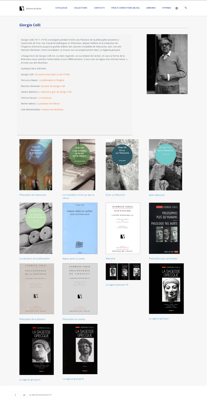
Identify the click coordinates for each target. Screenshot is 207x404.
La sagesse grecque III (73, 378)
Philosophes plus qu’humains (163, 258)
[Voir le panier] (176, 8)
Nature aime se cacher (74, 258)
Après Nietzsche (157, 195)
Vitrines (166, 7)
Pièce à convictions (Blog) (125, 7)
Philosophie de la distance (32, 319)
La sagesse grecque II (29, 379)
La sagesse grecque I (159, 318)
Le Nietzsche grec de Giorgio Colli (54, 91)
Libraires (151, 7)
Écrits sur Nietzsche (115, 194)
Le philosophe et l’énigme (51, 80)
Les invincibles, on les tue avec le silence (78, 196)
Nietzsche (110, 258)
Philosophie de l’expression (32, 194)
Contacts (99, 7)
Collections (80, 7)
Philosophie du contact (74, 319)
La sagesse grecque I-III (117, 284)
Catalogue (61, 7)
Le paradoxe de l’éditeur (48, 103)
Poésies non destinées (52, 109)
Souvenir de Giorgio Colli (53, 86)
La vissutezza (45, 97)
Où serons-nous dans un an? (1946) (52, 74)
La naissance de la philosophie (34, 258)
